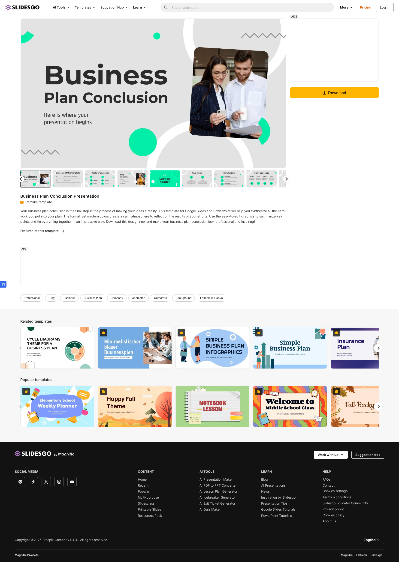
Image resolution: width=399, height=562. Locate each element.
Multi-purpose (148, 497)
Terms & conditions (337, 497)
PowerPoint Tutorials (276, 515)
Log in (385, 7)
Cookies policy (334, 515)
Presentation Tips (274, 503)
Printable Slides (149, 509)
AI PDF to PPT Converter (218, 485)
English (370, 540)
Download (337, 92)
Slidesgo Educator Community (345, 503)
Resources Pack (150, 515)
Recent (143, 485)
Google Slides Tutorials (278, 509)
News (265, 491)
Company (117, 298)
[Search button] (166, 7)
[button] (286, 179)
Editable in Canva (211, 298)
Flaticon (361, 555)
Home (142, 479)
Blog (264, 479)
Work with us (328, 455)
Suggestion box (367, 455)
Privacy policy (333, 509)
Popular (143, 491)
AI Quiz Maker (210, 509)
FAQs (326, 479)
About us (329, 521)
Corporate (160, 298)
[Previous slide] (21, 348)
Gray (51, 298)
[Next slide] (279, 93)
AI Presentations (273, 485)
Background (183, 298)
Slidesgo (376, 555)
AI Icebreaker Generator (218, 497)
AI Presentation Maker (216, 479)
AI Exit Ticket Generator (217, 503)
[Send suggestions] (3, 284)
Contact (329, 485)
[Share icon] (278, 25)
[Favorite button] (266, 25)
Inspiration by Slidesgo (278, 497)
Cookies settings (335, 491)
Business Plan (93, 298)
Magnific (347, 555)
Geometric (138, 298)
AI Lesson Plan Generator (218, 491)
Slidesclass (146, 503)
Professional (32, 298)
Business (69, 298)
